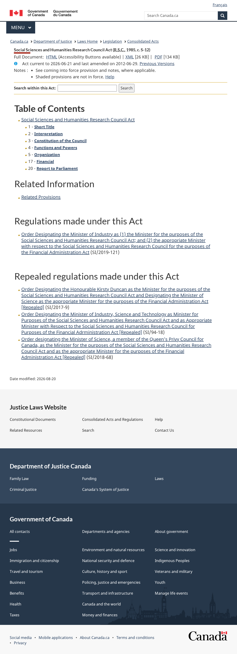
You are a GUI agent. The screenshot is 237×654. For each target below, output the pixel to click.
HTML (51, 57)
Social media (21, 637)
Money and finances (100, 614)
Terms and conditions (135, 637)
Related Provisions (41, 197)
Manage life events (171, 593)
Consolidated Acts (143, 41)
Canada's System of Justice (105, 489)
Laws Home (87, 41)
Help (109, 76)
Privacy (20, 642)
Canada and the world (101, 604)
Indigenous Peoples (172, 560)
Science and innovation (175, 549)
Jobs (13, 549)
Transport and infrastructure (107, 593)
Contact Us (164, 430)
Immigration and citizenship (34, 560)
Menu (18, 27)
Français (220, 4)
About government (171, 531)
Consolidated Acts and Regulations (112, 419)
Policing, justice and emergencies (111, 582)
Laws (159, 478)
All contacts (20, 531)
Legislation (112, 41)
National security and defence (108, 560)
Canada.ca (19, 41)
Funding (89, 478)
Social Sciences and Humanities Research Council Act (78, 119)
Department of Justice (53, 41)
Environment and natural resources (113, 549)
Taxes (14, 614)
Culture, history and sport (104, 571)
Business (17, 582)
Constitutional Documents (33, 419)
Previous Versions (157, 63)
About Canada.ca (94, 637)
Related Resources (26, 430)
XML (129, 57)
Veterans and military (173, 571)
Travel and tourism (26, 571)
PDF (158, 57)
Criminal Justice (23, 489)
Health (15, 604)
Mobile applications (56, 637)
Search (88, 430)
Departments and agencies (106, 531)
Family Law (19, 478)
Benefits (17, 593)
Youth (160, 582)
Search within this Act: (35, 88)
